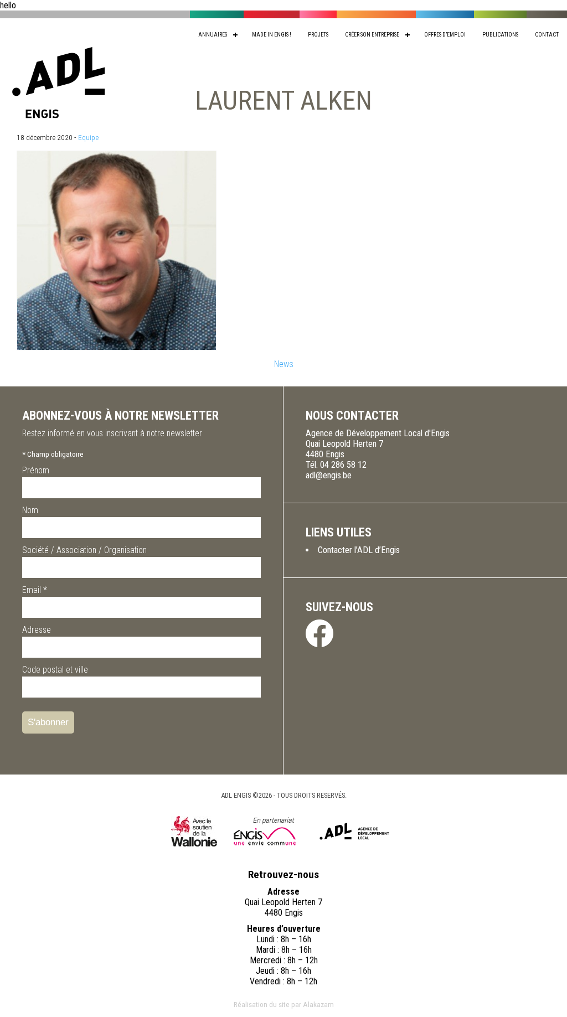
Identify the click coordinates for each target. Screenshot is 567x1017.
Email (34, 590)
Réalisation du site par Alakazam (284, 1004)
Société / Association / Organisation (84, 550)
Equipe (88, 137)
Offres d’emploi (445, 35)
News (283, 364)
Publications (500, 35)
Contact (547, 35)
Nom (30, 510)
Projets (318, 35)
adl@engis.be (329, 475)
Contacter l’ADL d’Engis (359, 550)
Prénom (35, 470)
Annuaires (212, 35)
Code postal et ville (55, 669)
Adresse (36, 629)
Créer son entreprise (372, 35)
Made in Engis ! (271, 35)
